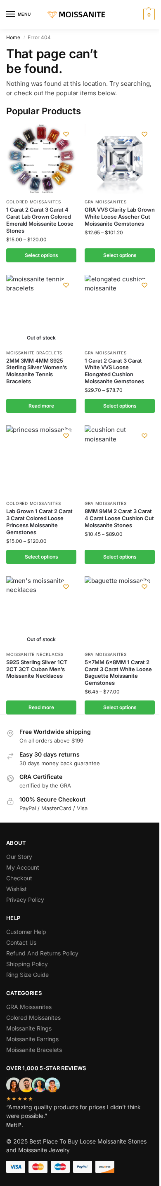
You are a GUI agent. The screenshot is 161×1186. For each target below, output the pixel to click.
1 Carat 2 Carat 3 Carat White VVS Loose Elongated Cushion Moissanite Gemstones (114, 371)
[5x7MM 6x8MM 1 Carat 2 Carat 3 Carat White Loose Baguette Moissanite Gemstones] (120, 611)
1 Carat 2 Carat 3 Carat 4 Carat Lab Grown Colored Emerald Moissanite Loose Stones (39, 220)
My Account (22, 867)
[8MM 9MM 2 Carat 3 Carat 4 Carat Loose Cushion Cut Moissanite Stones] (120, 460)
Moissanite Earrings (32, 1038)
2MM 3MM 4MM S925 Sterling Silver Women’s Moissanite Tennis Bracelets (36, 371)
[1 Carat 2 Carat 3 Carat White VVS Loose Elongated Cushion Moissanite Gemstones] (120, 310)
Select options (41, 255)
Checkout (19, 878)
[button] (148, 14)
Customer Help (26, 931)
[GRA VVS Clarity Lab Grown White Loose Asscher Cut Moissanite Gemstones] (120, 159)
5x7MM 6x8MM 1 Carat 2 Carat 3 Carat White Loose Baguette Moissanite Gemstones (118, 672)
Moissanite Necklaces (35, 654)
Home (13, 37)
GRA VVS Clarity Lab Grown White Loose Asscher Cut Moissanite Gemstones (120, 216)
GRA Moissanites (106, 201)
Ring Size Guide (27, 974)
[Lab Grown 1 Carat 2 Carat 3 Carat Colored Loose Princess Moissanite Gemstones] (41, 460)
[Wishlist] (66, 134)
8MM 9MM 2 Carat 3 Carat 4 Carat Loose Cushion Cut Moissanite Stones (119, 518)
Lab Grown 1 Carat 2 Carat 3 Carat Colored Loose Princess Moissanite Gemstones (39, 521)
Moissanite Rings (29, 1028)
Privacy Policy (25, 899)
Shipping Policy (27, 963)
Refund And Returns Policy (42, 953)
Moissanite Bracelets (34, 352)
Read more (41, 406)
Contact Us (21, 942)
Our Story (19, 856)
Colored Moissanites (33, 201)
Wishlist (16, 888)
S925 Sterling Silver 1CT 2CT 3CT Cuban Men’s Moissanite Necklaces (37, 669)
